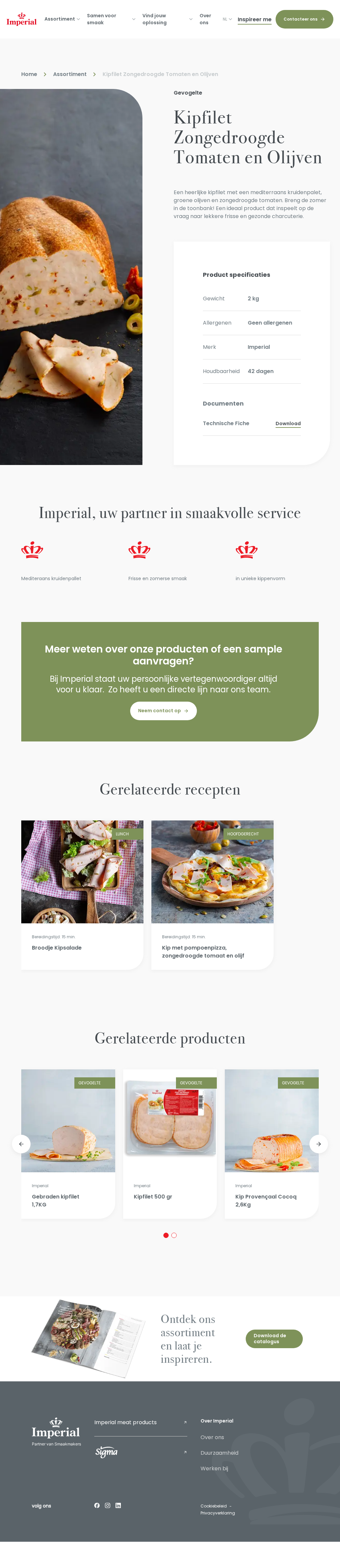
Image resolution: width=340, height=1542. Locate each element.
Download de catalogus (270, 1338)
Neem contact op (159, 710)
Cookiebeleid (214, 1506)
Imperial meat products (125, 1422)
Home (29, 74)
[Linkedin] (118, 1505)
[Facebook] (97, 1505)
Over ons (205, 19)
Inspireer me (255, 19)
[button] (21, 1144)
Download (288, 423)
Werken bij (214, 1468)
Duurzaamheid (219, 1453)
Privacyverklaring (218, 1513)
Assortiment (70, 74)
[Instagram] (107, 1505)
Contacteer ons (300, 19)
